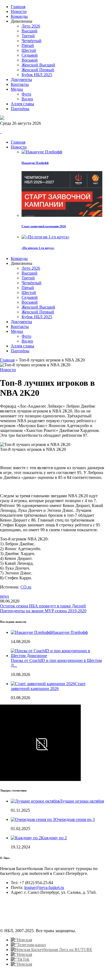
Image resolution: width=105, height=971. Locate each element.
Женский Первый (38, 69)
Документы (21, 79)
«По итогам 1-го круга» (38, 247)
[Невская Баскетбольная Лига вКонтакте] (21, 940)
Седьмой (30, 55)
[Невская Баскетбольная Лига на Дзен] (21, 954)
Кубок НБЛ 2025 (37, 74)
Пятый (28, 45)
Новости (19, 11)
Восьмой (30, 60)
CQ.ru (25, 587)
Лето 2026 (31, 26)
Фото (26, 94)
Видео (27, 99)
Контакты (20, 84)
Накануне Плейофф (35, 162)
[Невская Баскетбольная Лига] (2, 118)
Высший (29, 31)
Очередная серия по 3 (75, 819)
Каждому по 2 (54, 837)
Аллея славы (22, 104)
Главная (18, 6)
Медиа (17, 89)
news (4, 596)
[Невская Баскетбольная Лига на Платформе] (21, 964)
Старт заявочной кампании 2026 (44, 226)
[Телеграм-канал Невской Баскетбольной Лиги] (28, 944)
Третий (28, 35)
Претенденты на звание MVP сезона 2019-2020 (43, 610)
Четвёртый (31, 40)
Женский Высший (38, 65)
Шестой (29, 50)
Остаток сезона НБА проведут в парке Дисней (43, 606)
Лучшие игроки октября (82, 801)
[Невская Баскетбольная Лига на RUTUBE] (51, 949)
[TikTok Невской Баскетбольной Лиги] (20, 959)
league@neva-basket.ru (44, 887)
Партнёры (20, 108)
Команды (19, 16)
